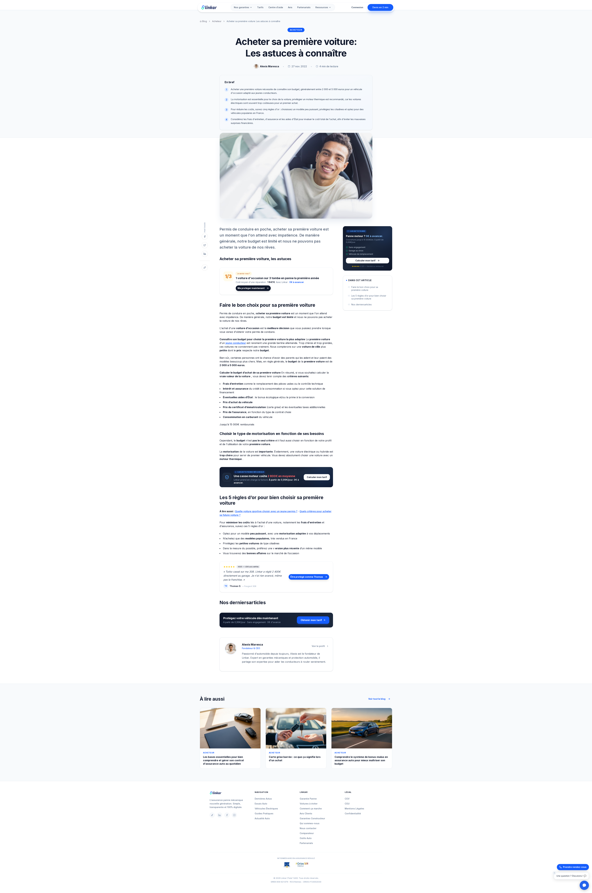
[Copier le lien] (205, 267)
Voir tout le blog (376, 699)
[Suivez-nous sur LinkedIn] (219, 815)
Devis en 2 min (380, 7)
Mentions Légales (354, 808)
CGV (347, 798)
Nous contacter (308, 828)
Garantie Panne (308, 798)
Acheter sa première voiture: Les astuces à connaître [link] (253, 21)
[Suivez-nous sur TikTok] (212, 815)
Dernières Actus (263, 798)
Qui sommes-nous (309, 823)
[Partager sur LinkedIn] (205, 254)
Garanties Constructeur (312, 818)
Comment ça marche (311, 808)
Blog (204, 21)
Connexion (357, 7)
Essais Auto (261, 803)
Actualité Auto (262, 818)
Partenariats (303, 7)
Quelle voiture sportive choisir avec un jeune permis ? (266, 511)
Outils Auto (306, 838)
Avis (290, 7)
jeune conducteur (236, 343)
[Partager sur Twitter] (205, 245)
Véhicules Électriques (266, 808)
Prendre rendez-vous (574, 867)
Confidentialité (353, 813)
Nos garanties (241, 7)
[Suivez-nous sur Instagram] (234, 815)
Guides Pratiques (264, 813)
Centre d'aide (275, 7)
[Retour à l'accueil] (209, 7)
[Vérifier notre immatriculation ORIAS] (287, 865)
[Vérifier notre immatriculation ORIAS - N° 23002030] (302, 865)
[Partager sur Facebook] (205, 236)
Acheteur (216, 21)
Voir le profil (318, 646)
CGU (347, 803)
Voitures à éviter (308, 803)
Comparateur (307, 833)
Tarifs (260, 7)
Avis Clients (306, 813)
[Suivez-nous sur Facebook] (226, 815)
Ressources (321, 7)
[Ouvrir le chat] (584, 885)
